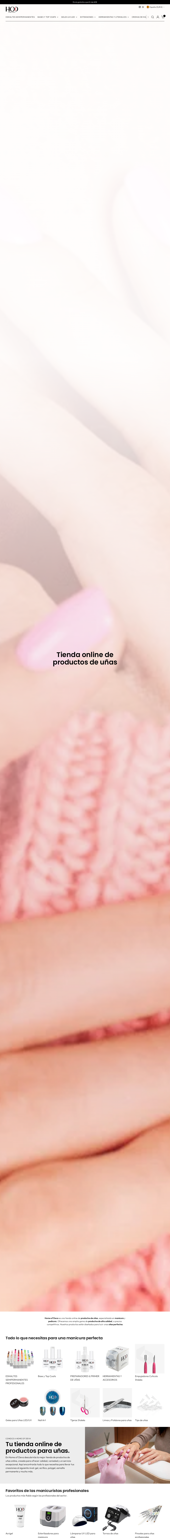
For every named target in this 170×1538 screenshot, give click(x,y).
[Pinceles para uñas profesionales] (149, 1516)
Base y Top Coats (47, 1376)
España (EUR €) (156, 7)
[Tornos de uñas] (117, 1516)
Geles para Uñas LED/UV (19, 1420)
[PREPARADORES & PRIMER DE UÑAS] (85, 1358)
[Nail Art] (52, 1402)
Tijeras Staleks (77, 1420)
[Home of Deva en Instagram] (140, 7)
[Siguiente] (148, 17)
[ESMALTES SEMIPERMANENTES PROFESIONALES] (20, 1358)
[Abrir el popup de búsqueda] (152, 17)
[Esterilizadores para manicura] (52, 1516)
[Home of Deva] (12, 10)
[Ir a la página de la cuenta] (157, 17)
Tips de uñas (141, 1420)
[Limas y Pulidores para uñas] (117, 1402)
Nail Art (42, 1420)
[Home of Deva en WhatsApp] (143, 7)
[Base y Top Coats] (52, 1358)
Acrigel (9, 1533)
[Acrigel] (20, 1516)
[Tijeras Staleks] (85, 1402)
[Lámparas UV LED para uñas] (85, 1516)
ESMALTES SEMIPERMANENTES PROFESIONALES (17, 1380)
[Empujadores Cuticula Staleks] (149, 1358)
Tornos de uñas (110, 1533)
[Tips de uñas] (149, 1402)
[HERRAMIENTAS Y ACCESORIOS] (117, 1358)
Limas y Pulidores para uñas (117, 1420)
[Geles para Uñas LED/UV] (20, 1402)
